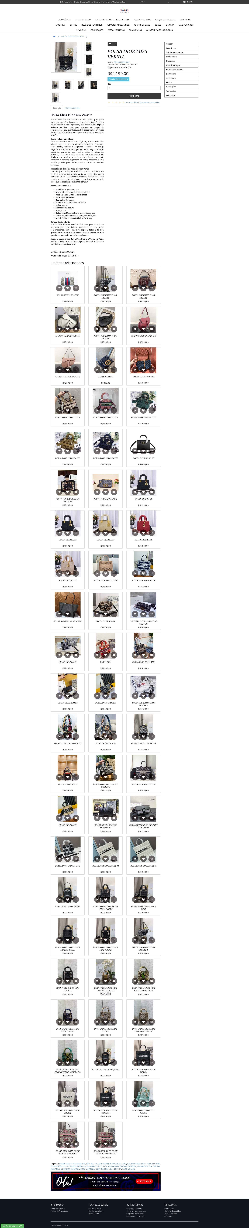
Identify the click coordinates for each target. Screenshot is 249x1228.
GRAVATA (169, 24)
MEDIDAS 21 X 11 (94, 1166)
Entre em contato (95, 1208)
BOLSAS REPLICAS (122, 62)
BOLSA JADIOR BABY (67, 703)
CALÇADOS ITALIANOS (165, 19)
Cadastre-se (171, 48)
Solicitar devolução (96, 1211)
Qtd (109, 84)
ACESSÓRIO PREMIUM (76, 1166)
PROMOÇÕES (97, 30)
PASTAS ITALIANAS (116, 30)
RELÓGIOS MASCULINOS (118, 24)
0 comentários (132, 102)
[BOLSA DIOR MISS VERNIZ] (66, 57)
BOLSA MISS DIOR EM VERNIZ (72, 1163)
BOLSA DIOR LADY (143, 499)
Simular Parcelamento (118, 79)
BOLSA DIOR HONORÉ (143, 458)
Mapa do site (94, 1213)
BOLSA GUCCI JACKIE (143, 377)
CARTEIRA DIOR (105, 377)
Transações (171, 91)
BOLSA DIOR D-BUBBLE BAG (67, 743)
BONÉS (158, 24)
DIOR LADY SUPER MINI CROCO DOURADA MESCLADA (105, 990)
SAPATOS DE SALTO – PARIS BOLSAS (112, 19)
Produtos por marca (134, 1208)
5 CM (105, 1166)
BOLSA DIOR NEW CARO (105, 499)
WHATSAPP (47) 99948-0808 (159, 30)
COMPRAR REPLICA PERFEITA (108, 1169)
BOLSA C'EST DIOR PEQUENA (106, 1069)
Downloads (171, 74)
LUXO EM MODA (87, 1169)
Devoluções (171, 86)
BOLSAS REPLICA (144, 1166)
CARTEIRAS (185, 19)
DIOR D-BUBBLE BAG (105, 743)
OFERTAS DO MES (83, 19)
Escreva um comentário (150, 102)
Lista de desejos (173, 65)
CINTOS (73, 24)
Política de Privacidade (59, 1211)
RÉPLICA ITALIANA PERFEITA (98, 1163)
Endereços (170, 61)
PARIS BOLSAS (128, 1169)
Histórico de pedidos (174, 69)
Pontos (169, 82)
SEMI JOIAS (81, 30)
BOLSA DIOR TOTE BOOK (143, 580)
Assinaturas (171, 78)
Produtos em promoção (135, 1216)
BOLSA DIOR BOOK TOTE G (143, 866)
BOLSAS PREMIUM (128, 1166)
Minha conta (171, 56)
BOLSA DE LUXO (119, 1163)
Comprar (134, 95)
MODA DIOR (113, 1166)
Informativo (171, 95)
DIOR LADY (105, 662)
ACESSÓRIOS (65, 19)
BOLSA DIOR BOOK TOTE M (105, 866)
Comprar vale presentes (136, 1211)
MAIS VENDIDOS (186, 24)
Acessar (169, 44)
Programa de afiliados (135, 1213)
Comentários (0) (72, 108)
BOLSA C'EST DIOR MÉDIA (143, 743)
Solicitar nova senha (174, 52)
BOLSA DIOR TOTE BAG (143, 662)
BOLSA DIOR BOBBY (105, 621)
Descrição (57, 108)
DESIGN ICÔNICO (58, 1166)
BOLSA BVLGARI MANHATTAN (68, 621)
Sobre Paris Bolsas (58, 1208)
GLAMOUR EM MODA (70, 1169)
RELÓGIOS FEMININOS (91, 24)
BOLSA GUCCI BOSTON (68, 295)
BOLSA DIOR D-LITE (67, 784)
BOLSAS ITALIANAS (142, 19)
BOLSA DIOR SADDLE (105, 703)
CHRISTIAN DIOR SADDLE (67, 336)
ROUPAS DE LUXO (142, 24)
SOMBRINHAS (135, 30)
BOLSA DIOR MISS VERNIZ (72, 36)
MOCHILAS (60, 24)
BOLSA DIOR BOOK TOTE (105, 580)
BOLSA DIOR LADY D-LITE (67, 417)
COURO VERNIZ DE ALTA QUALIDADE (143, 1163)
